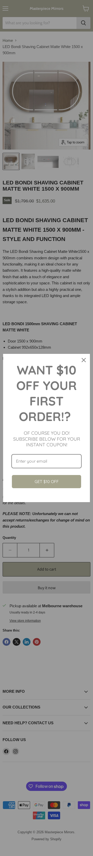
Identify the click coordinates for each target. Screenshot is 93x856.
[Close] (84, 360)
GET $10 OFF (47, 481)
